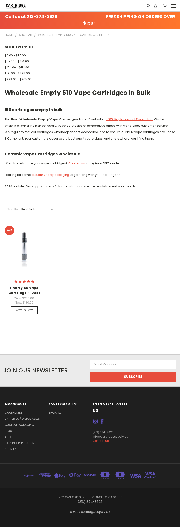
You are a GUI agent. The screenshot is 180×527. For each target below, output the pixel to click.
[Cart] (164, 6)
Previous (10, 519)
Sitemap (10, 449)
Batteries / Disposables (22, 419)
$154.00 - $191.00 (17, 67)
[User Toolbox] (155, 6)
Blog (8, 431)
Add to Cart (24, 310)
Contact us (76, 163)
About (9, 437)
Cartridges (13, 413)
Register (27, 443)
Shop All (55, 413)
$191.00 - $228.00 (17, 73)
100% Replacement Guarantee (129, 119)
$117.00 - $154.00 (17, 61)
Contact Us (101, 441)
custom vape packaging (50, 175)
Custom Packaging (19, 425)
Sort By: (13, 209)
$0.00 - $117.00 (15, 55)
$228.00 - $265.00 (18, 79)
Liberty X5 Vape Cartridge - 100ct (24, 290)
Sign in (10, 443)
